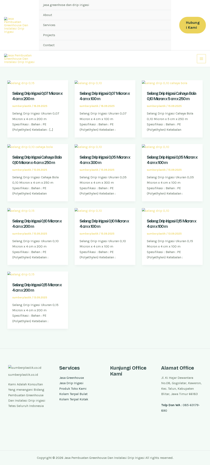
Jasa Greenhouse (71, 378)
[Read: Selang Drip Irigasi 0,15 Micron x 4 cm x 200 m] (20, 274)
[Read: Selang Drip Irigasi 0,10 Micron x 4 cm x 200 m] (20, 210)
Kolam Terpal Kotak (73, 399)
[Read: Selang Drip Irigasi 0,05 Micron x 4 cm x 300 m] (88, 147)
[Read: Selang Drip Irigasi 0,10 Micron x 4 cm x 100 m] (88, 210)
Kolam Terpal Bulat (73, 394)
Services (49, 25)
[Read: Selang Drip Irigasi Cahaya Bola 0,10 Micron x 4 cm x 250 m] (30, 147)
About (47, 15)
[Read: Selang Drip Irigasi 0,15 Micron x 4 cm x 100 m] (155, 210)
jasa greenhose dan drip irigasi (66, 5)
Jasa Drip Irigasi (71, 383)
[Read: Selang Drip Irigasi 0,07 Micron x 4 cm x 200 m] (20, 83)
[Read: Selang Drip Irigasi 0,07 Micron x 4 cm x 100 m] (88, 83)
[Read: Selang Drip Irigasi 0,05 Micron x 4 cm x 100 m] (155, 147)
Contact (49, 45)
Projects (49, 35)
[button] (192, 25)
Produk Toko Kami (73, 389)
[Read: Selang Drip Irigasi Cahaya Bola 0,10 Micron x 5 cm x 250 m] (164, 83)
